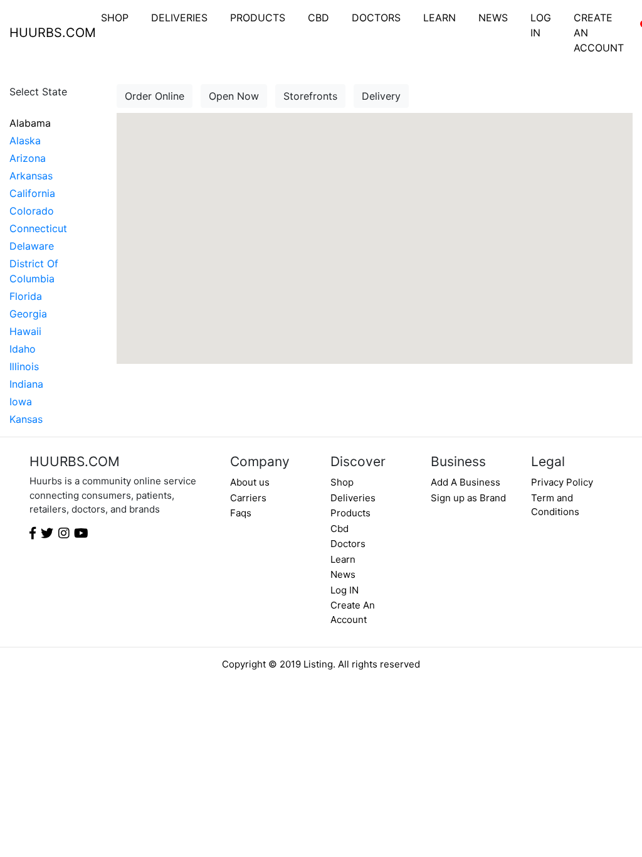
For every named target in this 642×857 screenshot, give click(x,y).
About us (250, 482)
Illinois (24, 366)
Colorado (31, 211)
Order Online (154, 96)
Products (350, 513)
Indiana (26, 384)
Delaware (31, 246)
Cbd (339, 529)
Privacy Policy (562, 482)
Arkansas (31, 175)
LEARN (439, 17)
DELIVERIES (179, 17)
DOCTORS (376, 17)
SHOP (115, 17)
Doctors (348, 544)
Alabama (30, 123)
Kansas (26, 419)
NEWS (493, 17)
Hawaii (25, 331)
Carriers (248, 498)
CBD (318, 17)
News (342, 574)
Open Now (234, 96)
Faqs (240, 513)
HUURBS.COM (52, 32)
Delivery (381, 96)
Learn (342, 559)
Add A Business (465, 482)
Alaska (25, 140)
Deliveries (353, 498)
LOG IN (540, 25)
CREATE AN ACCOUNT (599, 32)
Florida (25, 296)
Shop (342, 482)
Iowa (20, 401)
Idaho (22, 349)
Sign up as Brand (468, 498)
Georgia (28, 313)
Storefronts (310, 96)
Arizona (27, 158)
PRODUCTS (257, 17)
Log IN (344, 590)
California (32, 193)
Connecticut (38, 228)
